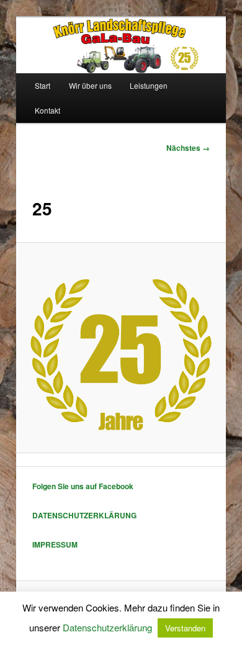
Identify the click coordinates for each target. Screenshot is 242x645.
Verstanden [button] (185, 628)
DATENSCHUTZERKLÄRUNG (84, 515)
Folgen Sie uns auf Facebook (82, 486)
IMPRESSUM (55, 544)
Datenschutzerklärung (107, 627)
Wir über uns (90, 85)
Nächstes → (188, 147)
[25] (120, 348)
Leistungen (149, 85)
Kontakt (47, 110)
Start (42, 85)
